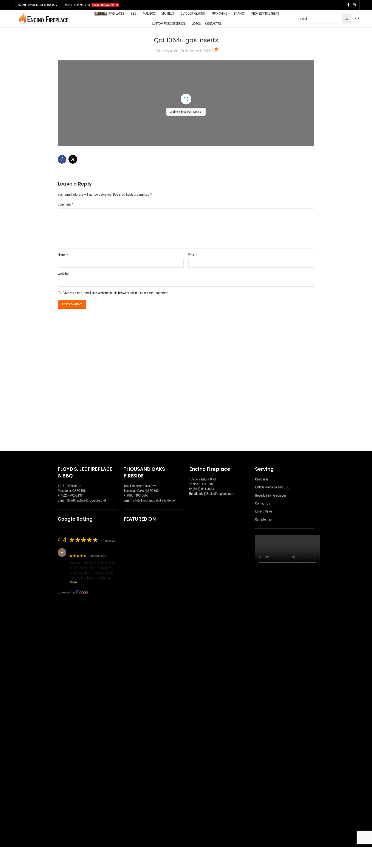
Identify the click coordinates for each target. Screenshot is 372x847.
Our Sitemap (263, 519)
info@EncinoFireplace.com (216, 494)
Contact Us (262, 503)
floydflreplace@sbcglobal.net (86, 500)
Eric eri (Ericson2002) (85, 550)
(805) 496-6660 (138, 495)
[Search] (357, 18)
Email (193, 255)
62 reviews (108, 541)
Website (63, 274)
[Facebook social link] (348, 5)
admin (174, 51)
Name (63, 255)
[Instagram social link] (354, 5)
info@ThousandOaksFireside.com (155, 500)
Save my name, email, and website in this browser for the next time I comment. (115, 293)
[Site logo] (43, 18)
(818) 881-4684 (203, 489)
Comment (65, 204)
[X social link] (72, 159)
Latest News (263, 511)
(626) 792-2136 (72, 495)
